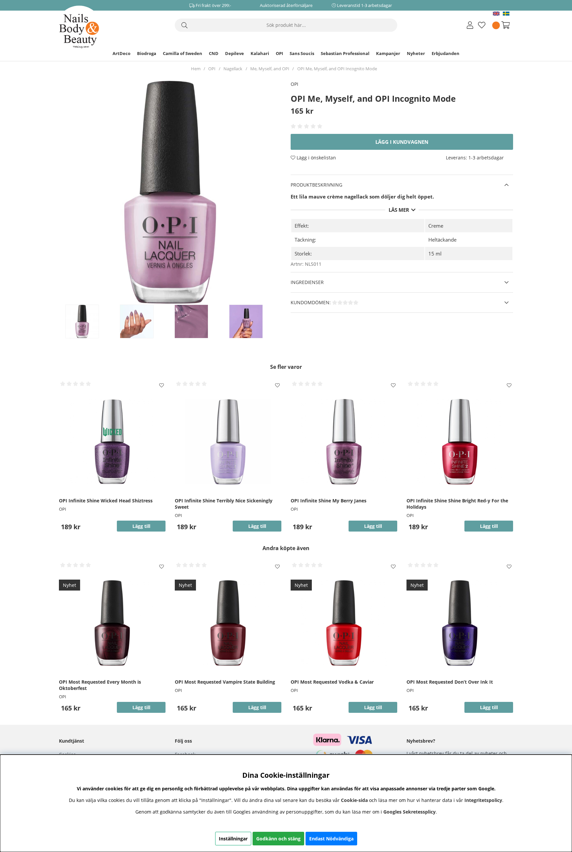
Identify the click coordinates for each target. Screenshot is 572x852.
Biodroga (146, 53)
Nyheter (416, 53)
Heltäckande (442, 239)
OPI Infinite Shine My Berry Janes (328, 500)
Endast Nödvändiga (331, 838)
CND (213, 53)
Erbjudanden (445, 53)
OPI (279, 53)
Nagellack (232, 69)
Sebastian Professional (345, 53)
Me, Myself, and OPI (269, 69)
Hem (196, 69)
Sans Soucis (302, 53)
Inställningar (233, 838)
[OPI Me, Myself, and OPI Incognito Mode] (89, 321)
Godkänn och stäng (278, 838)
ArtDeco (121, 53)
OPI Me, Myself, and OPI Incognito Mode (337, 69)
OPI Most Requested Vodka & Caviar (332, 682)
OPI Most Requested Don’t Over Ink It (449, 682)
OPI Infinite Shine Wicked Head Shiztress (106, 500)
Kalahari (260, 53)
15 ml (435, 253)
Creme (435, 225)
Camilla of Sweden (182, 53)
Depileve (234, 53)
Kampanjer (388, 53)
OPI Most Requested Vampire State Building (225, 682)
